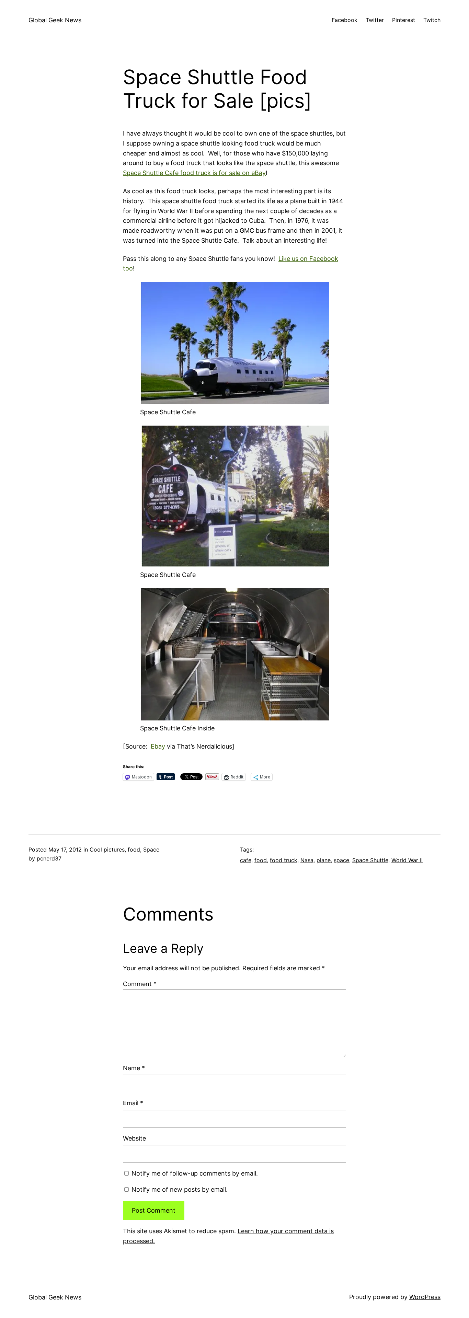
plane (324, 860)
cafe (245, 860)
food (134, 849)
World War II (407, 860)
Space (151, 849)
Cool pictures (107, 849)
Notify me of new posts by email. (179, 1189)
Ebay (158, 746)
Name (134, 1068)
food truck (283, 860)
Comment (140, 983)
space (341, 860)
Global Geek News (54, 20)
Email (133, 1103)
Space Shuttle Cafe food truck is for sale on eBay (194, 172)
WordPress (425, 1296)
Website (134, 1138)
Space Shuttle (370, 860)
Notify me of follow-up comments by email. (194, 1173)
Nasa (306, 860)
